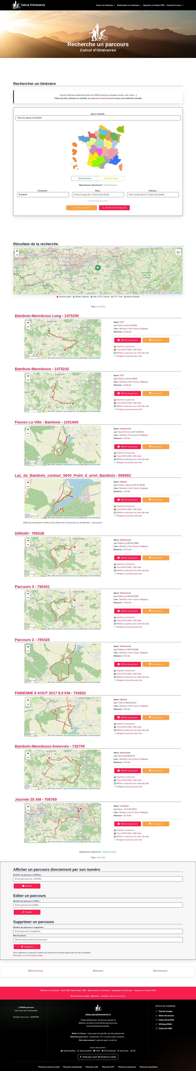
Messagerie (157, 340)
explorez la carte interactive (103, 98)
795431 (43, 587)
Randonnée (125, 429)
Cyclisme (124, 806)
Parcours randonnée (72, 1067)
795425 (43, 640)
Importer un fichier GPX (153, 5)
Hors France (133, 328)
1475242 (61, 369)
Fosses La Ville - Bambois (37, 422)
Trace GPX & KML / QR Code (129, 350)
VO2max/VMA (165, 1024)
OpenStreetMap (167, 293)
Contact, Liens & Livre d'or (113, 996)
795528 (38, 533)
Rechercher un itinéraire (99, 990)
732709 (78, 746)
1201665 (71, 422)
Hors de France (111, 178)
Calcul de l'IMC (165, 1028)
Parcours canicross (127, 1067)
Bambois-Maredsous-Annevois (42, 746)
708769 (50, 799)
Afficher (28, 886)
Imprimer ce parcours (126, 346)
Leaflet (149, 293)
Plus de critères (82, 208)
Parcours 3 (24, 587)
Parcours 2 (24, 640)
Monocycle (125, 753)
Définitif (21, 533)
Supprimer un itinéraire (121, 990)
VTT (122, 322)
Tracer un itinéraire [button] (104, 5)
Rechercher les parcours (115, 208)
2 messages (157, 500)
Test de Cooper (166, 1011)
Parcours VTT (108, 1067)
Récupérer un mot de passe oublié (27, 955)
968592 (124, 475)
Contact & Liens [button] (174, 5)
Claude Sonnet (124, 432)
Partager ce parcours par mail (129, 356)
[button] (98, 268)
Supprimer (28, 947)
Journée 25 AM (28, 799)
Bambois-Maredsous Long (38, 316)
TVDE (120, 703)
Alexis (120, 809)
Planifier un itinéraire (49, 990)
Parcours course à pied (48, 1067)
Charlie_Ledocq (124, 485)
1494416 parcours (26, 1007)
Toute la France (84, 178)
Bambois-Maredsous (33, 369)
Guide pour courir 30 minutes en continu (99, 1057)
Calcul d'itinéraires (32, 4)
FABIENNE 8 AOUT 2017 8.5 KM (42, 693)
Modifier (28, 912)
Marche (123, 482)
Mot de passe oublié (80, 996)
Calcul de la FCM (166, 1020)
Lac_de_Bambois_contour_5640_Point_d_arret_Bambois (65, 475)
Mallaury (121, 543)
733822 (79, 693)
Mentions (95, 996)
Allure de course (166, 1015)
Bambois (123, 328)
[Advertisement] (98, 71)
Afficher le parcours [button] (129, 340)
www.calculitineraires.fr (98, 1014)
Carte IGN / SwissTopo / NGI (73, 990)
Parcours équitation (149, 1067)
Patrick (120, 325)
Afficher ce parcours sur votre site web (132, 353)
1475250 (71, 316)
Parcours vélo (92, 1067)
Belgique (144, 328)
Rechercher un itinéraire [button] (128, 5)
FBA (119, 756)
